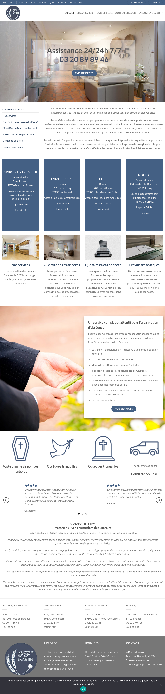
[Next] (159, 498)
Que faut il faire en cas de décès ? (20, 121)
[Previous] (6, 498)
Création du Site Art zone (70, 2)
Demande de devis (26, 2)
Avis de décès (8, 2)
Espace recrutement (13, 146)
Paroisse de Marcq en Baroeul (18, 134)
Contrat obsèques (125, 13)
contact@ (132, 660)
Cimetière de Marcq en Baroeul (19, 128)
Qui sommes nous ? (13, 109)
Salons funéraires (149, 13)
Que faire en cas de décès (62, 265)
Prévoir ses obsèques (144, 265)
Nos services (9, 115)
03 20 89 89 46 (140, 656)
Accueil (69, 13)
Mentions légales (47, 2)
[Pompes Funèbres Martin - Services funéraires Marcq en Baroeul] (18, 13)
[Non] (161, 686)
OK (83, 689)
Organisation (85, 13)
